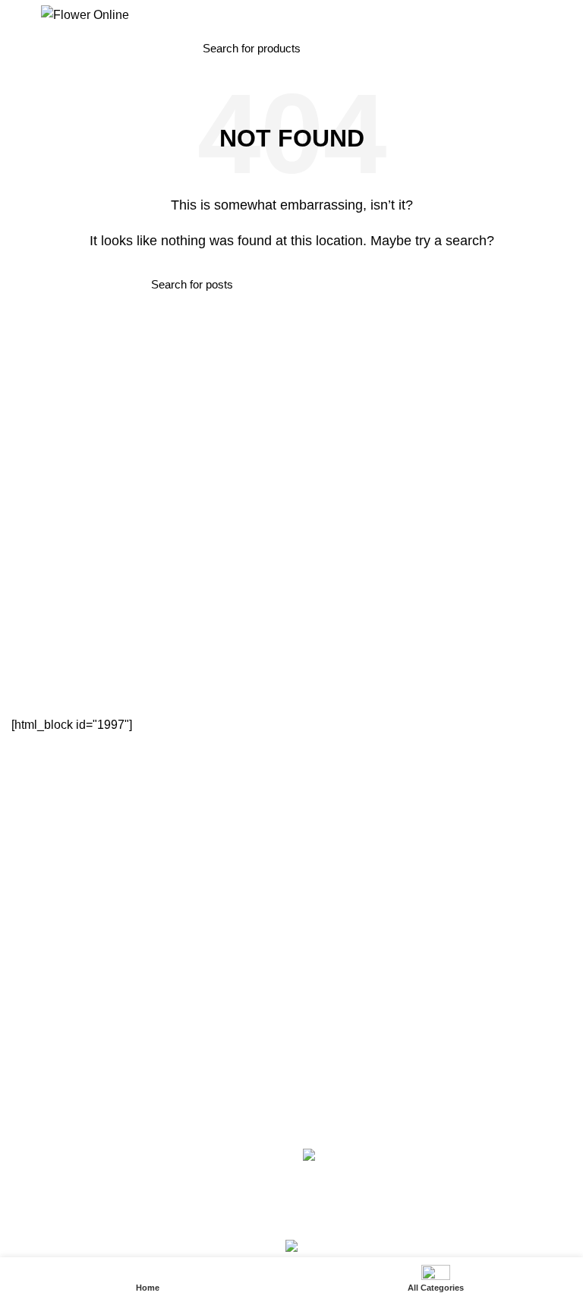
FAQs (316, 982)
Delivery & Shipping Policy (73, 1035)
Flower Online (262, 1218)
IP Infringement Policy (63, 1088)
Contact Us (38, 860)
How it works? (336, 1061)
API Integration (338, 1009)
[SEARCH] (371, 47)
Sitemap (31, 912)
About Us (33, 834)
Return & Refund (51, 1061)
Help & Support (339, 1035)
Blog (22, 887)
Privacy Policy (44, 982)
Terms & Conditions (58, 1009)
